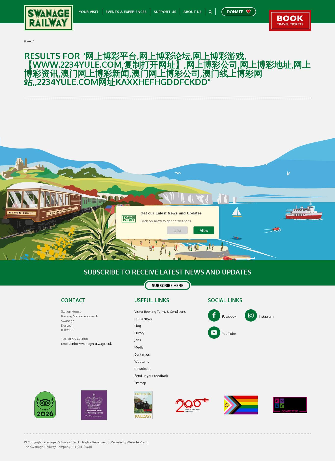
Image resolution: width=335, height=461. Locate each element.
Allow (204, 230)
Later (177, 230)
